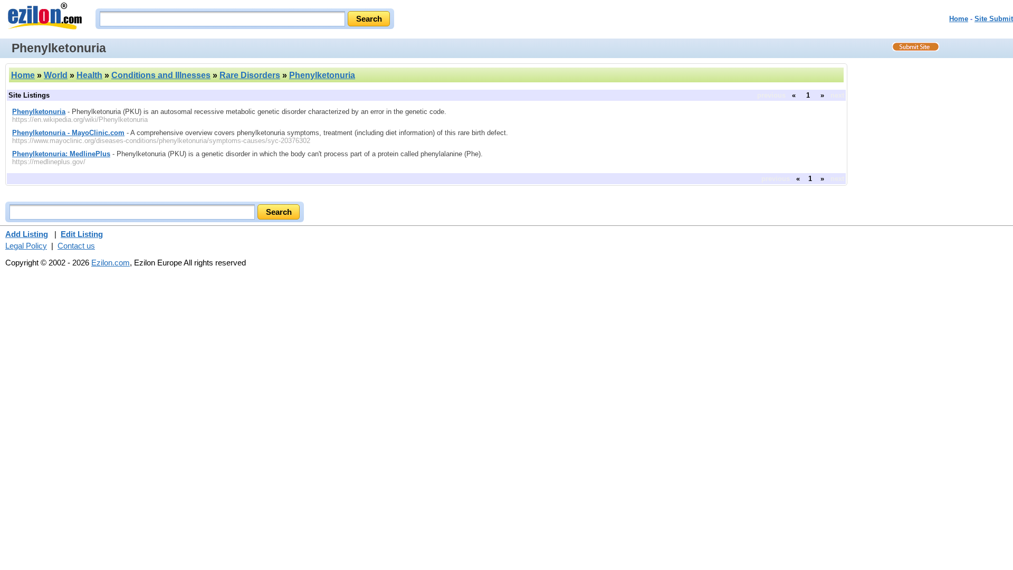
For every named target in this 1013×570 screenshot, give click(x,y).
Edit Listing (82, 234)
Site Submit (993, 19)
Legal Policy (26, 245)
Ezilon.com (110, 262)
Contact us (76, 245)
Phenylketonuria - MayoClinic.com (68, 133)
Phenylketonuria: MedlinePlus (61, 154)
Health (89, 75)
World (56, 75)
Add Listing (26, 234)
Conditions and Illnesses (161, 75)
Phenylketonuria (322, 75)
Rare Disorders (249, 75)
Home (958, 19)
